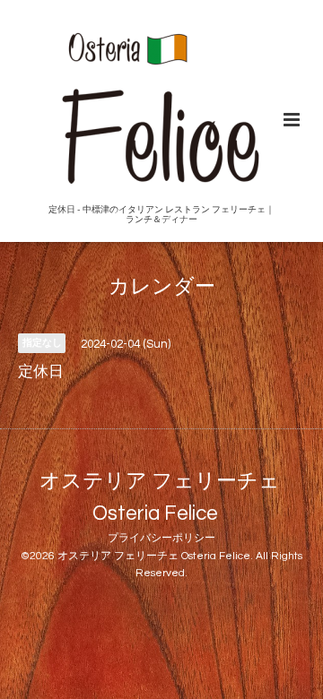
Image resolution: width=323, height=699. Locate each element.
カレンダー (162, 287)
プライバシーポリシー (161, 538)
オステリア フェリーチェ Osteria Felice (159, 496)
